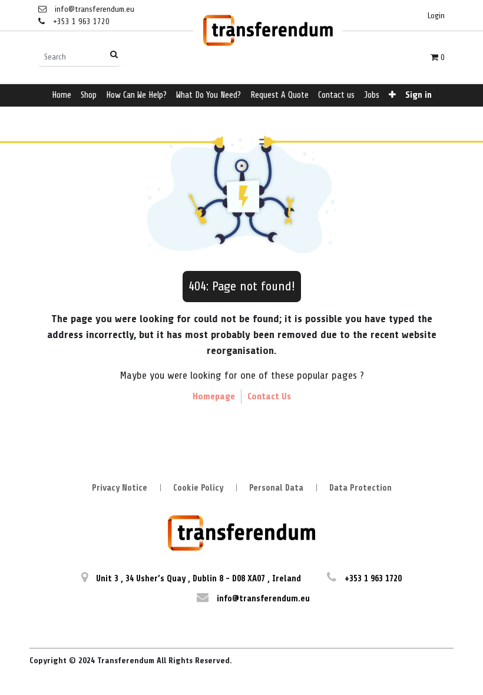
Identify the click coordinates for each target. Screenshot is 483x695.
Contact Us (269, 396)
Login (436, 15)
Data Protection (360, 488)
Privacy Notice (119, 488)
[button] (392, 95)
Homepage (214, 396)
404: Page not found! (241, 286)
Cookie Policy (198, 488)
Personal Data (276, 488)
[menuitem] (61, 95)
